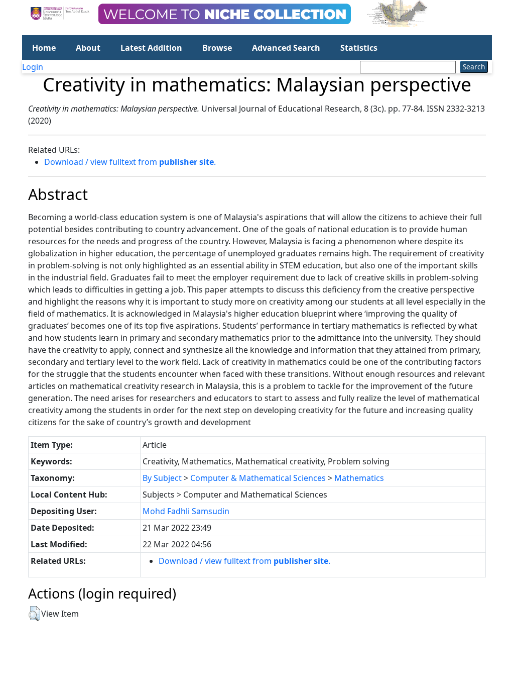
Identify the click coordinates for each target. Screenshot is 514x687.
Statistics (358, 47)
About (88, 47)
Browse (217, 47)
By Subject (162, 477)
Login (32, 66)
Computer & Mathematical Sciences (258, 477)
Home (44, 47)
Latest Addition (151, 47)
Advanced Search (286, 47)
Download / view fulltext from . (130, 161)
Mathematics (359, 477)
